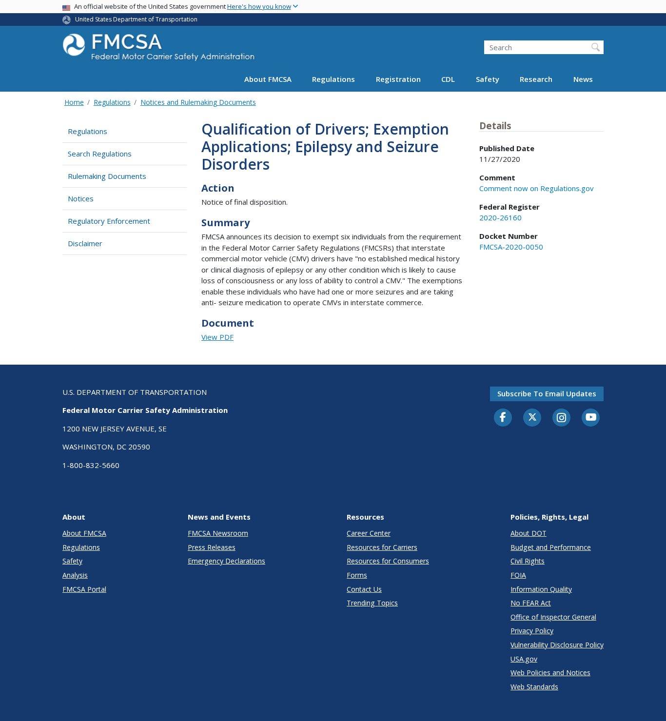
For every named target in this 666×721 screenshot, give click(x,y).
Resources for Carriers (382, 547)
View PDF (217, 337)
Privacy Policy (531, 630)
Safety (487, 79)
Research (536, 79)
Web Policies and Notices (550, 672)
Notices (81, 198)
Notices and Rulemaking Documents (198, 102)
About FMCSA (268, 79)
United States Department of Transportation (136, 19)
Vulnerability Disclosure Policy (557, 644)
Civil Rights (527, 560)
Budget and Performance (550, 547)
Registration (398, 79)
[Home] (159, 50)
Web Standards (534, 686)
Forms (357, 575)
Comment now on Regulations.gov (536, 188)
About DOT (528, 533)
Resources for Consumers (388, 560)
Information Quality (541, 589)
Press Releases (211, 547)
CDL (448, 79)
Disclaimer (85, 243)
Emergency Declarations (226, 560)
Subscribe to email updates (546, 393)
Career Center (369, 533)
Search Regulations (100, 153)
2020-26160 (500, 217)
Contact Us (364, 589)
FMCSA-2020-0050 (511, 247)
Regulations (333, 79)
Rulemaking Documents (107, 176)
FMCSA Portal (84, 589)
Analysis (75, 575)
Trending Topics (372, 602)
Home (74, 102)
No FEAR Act (530, 602)
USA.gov (523, 658)
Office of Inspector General (553, 617)
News (583, 79)
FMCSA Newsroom (218, 533)
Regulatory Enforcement (109, 221)
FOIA (518, 575)
